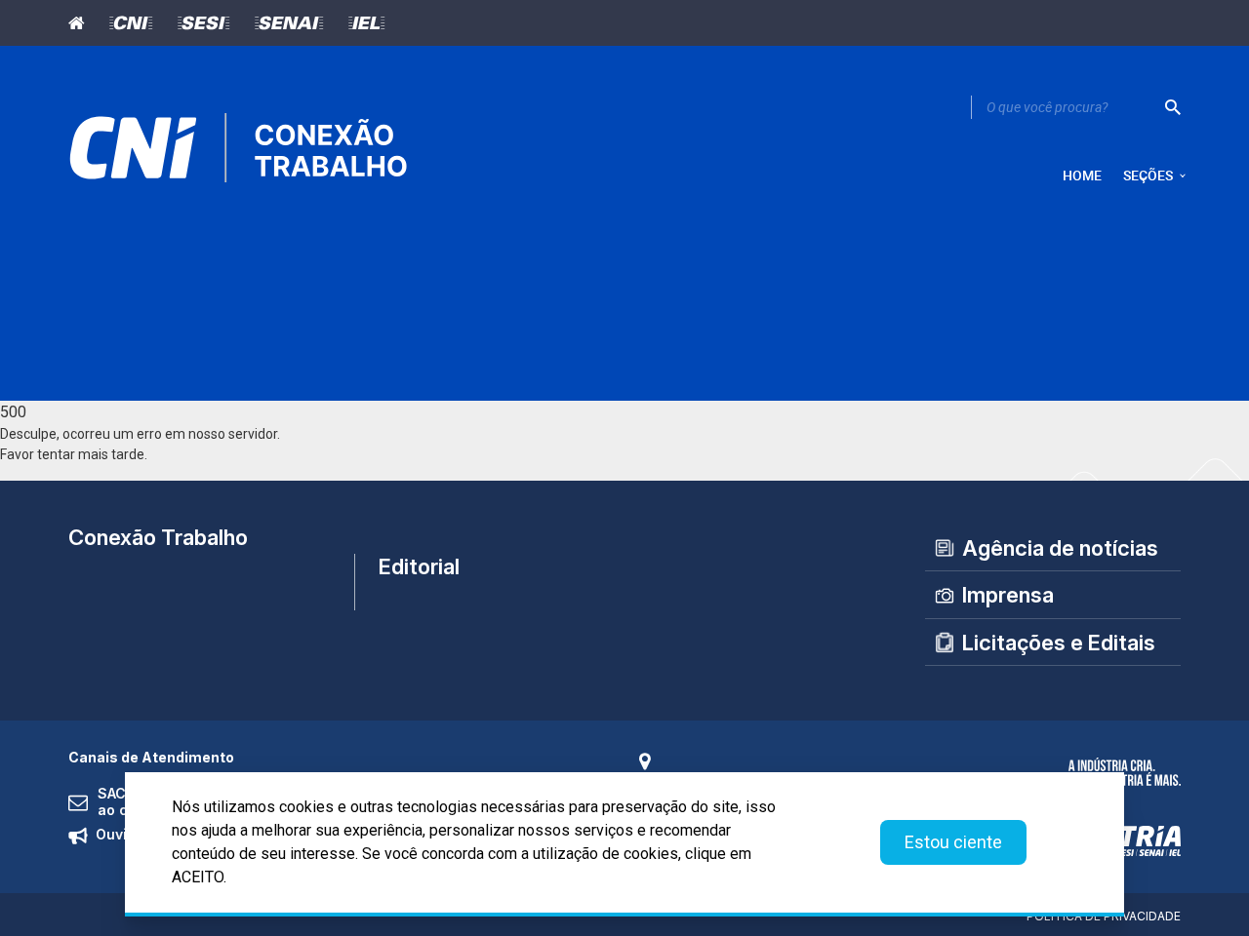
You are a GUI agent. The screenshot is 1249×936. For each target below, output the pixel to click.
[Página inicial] (82, 23)
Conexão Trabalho (158, 537)
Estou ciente (953, 842)
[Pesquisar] (1173, 107)
